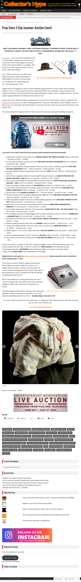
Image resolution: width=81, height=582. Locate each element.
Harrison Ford (51, 433)
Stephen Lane (69, 446)
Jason (72, 436)
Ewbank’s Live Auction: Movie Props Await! (16, 478)
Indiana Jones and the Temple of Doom (16, 436)
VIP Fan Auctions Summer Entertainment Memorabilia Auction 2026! (25, 480)
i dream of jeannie (65, 433)
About (3, 14)
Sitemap (30, 14)
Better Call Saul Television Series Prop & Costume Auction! (43, 509)
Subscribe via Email (11, 546)
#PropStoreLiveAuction (22, 429)
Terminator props (25, 450)
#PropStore (7, 429)
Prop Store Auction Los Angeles (14, 443)
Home (3, 11)
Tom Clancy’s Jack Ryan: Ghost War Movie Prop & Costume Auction (25, 483)
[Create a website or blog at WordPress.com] (19, 579)
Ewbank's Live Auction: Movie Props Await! (37, 503)
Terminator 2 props (9, 450)
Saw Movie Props (56, 446)
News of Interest (30, 11)
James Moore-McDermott (26, 33)
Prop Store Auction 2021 (63, 440)
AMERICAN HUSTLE (58, 429)
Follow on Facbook (10, 566)
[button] (77, 346)
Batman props (8, 433)
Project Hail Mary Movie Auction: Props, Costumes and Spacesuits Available (48, 498)
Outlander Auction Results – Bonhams (15, 488)
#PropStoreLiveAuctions (40, 429)
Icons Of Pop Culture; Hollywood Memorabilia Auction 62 (21, 485)
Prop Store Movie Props (11, 446)
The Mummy (38, 450)
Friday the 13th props (36, 433)
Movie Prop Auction (36, 440)
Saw (45, 446)
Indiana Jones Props (61, 436)
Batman (71, 429)
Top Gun (6, 453)
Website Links (45, 11)
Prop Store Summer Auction (32, 446)
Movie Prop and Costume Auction (14, 440)
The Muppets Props (64, 450)
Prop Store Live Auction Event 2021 (62, 443)
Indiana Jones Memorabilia (42, 436)
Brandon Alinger (21, 433)
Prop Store (49, 440)
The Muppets (50, 450)
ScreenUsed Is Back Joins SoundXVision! (36, 520)
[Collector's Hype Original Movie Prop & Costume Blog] (40, 4)
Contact (22, 14)
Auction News (14, 11)
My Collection (12, 14)
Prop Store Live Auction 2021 (38, 443)
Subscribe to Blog (10, 558)
